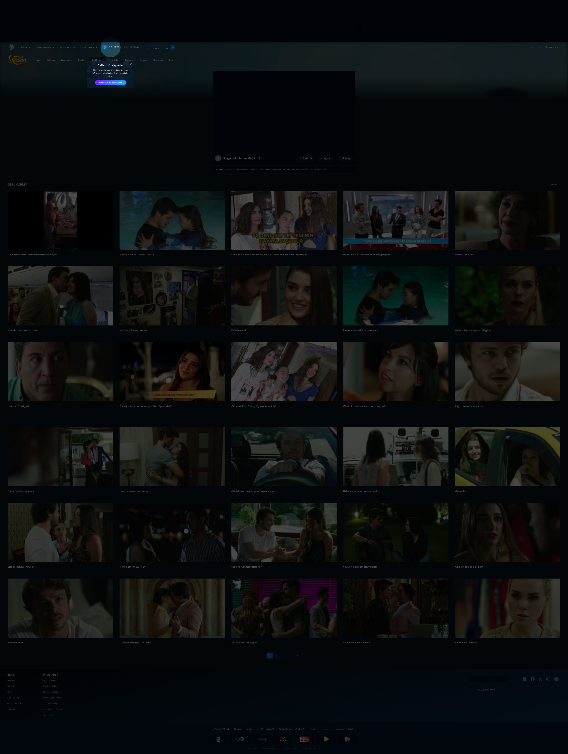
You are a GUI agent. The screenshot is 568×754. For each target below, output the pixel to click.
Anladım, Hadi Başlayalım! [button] (110, 82)
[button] (131, 63)
